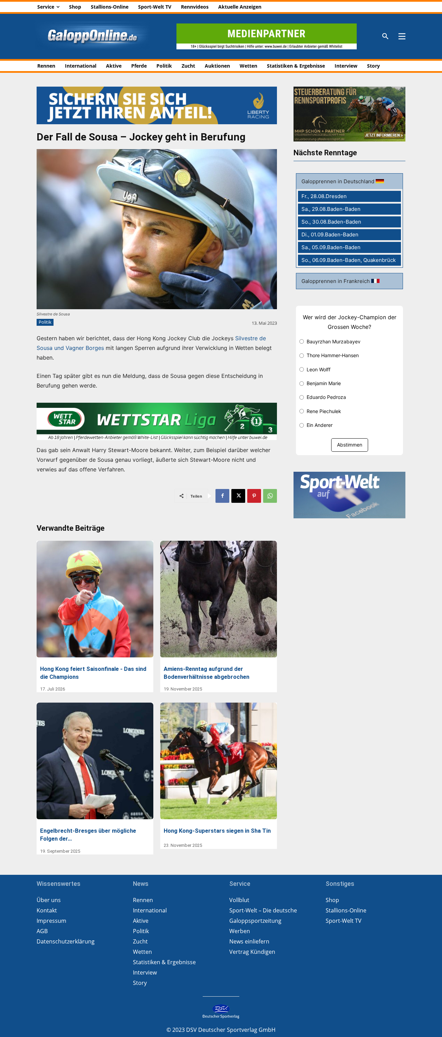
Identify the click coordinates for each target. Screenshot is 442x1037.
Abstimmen (349, 445)
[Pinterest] (254, 496)
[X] (238, 496)
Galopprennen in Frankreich (336, 281)
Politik (45, 322)
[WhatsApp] (270, 496)
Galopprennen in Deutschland (338, 181)
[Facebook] (222, 496)
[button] (385, 36)
